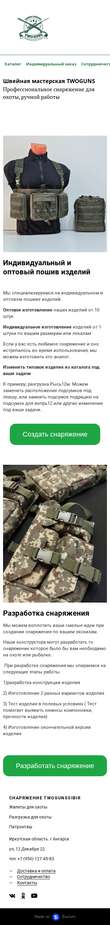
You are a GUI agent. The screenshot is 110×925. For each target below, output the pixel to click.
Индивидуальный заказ (51, 64)
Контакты (27, 882)
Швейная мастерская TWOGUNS (49, 81)
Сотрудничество (33, 876)
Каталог (13, 64)
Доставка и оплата (36, 870)
